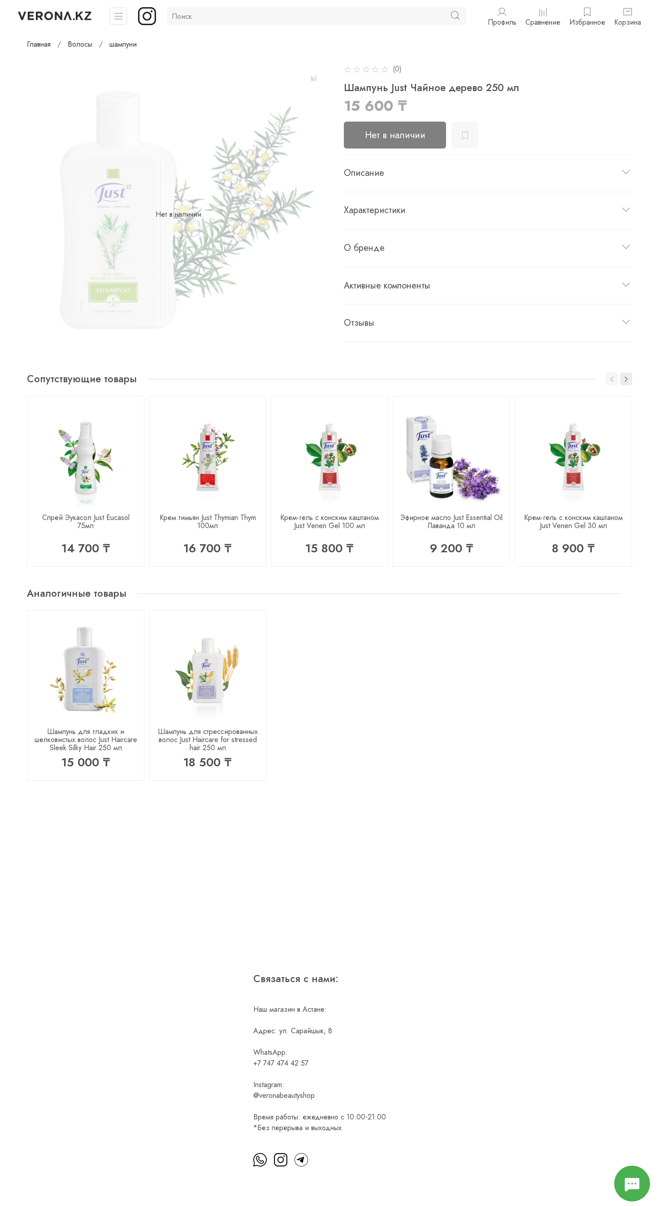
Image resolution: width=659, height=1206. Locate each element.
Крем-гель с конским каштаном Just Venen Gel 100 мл (329, 521)
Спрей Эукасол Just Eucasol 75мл (86, 521)
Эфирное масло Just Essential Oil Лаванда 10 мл (451, 521)
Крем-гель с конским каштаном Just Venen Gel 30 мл (573, 521)
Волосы (80, 44)
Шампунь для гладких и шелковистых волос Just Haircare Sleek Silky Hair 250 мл (86, 739)
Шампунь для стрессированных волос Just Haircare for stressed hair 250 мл (208, 739)
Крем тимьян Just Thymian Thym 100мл (208, 521)
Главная (39, 44)
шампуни (123, 44)
